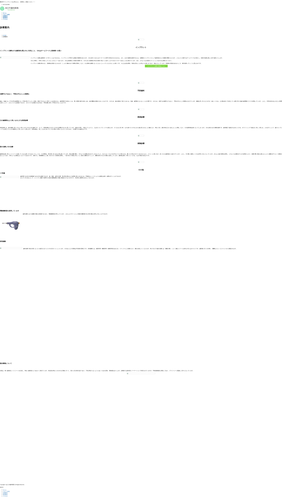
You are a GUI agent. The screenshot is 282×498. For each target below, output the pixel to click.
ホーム (4, 489)
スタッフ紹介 (6, 491)
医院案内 (5, 494)
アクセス (5, 496)
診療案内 (5, 493)
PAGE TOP (274, 481)
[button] (156, 66)
